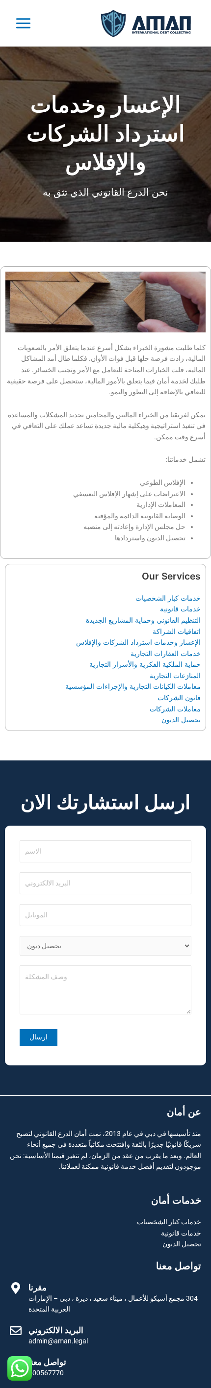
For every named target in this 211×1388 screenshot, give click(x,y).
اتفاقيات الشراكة (177, 631)
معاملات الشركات (175, 709)
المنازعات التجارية (175, 676)
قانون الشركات (179, 698)
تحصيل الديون (181, 720)
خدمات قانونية (180, 609)
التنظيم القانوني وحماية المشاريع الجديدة (143, 620)
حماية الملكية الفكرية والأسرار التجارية (145, 664)
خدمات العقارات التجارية (166, 653)
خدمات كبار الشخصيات (168, 598)
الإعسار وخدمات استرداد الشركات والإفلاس (138, 642)
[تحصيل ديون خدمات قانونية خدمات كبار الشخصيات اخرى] (105, 946)
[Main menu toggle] (23, 23)
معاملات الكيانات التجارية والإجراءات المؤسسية (133, 686)
